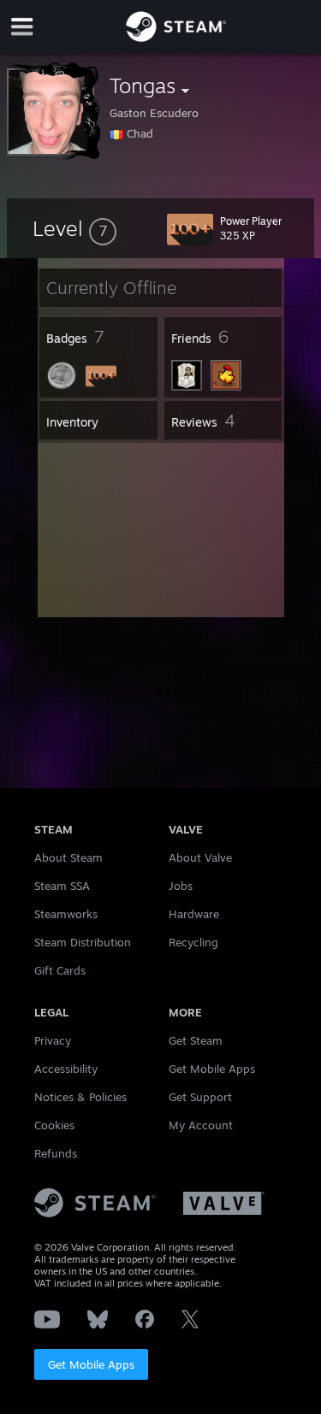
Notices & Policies (80, 1097)
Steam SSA (62, 886)
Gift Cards (60, 970)
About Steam (68, 857)
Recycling (193, 942)
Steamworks (66, 914)
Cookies (54, 1125)
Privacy (52, 1040)
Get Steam (196, 1040)
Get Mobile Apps (91, 1364)
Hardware (194, 914)
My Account (201, 1125)
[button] (74, 228)
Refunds (55, 1153)
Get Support (200, 1097)
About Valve (200, 857)
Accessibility (66, 1068)
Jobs (181, 886)
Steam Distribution (82, 942)
